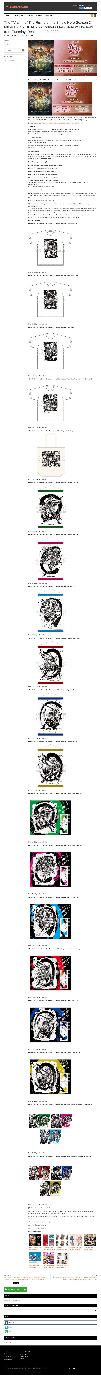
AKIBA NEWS (9, 36)
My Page (39, 15)
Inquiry (22, 1358)
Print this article (11, 60)
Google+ (9, 50)
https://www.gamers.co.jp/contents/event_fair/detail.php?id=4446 (62, 123)
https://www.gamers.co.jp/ (43, 1222)
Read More (7, 1342)
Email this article (11, 56)
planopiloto (30, 36)
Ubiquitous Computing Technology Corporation (27, 1368)
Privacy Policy (24, 1356)
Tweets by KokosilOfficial (12, 1300)
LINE (9, 1331)
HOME (8, 15)
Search (15, 15)
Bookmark (48, 15)
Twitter (9, 44)
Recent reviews (27, 15)
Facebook (11, 1322)
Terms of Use (23, 1354)
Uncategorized (8, 1359)
